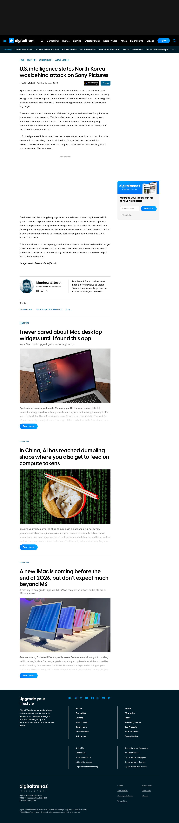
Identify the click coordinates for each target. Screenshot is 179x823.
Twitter (81, 698)
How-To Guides (131, 731)
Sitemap (145, 796)
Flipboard (109, 698)
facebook (37, 291)
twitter (47, 291)
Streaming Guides (133, 722)
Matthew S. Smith (28, 83)
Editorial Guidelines (84, 762)
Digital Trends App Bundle (136, 766)
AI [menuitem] (42, 41)
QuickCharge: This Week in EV (49, 309)
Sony (68, 309)
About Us (80, 748)
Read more (28, 426)
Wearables (130, 713)
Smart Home (81, 727)
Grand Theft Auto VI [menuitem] (24, 49)
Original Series (131, 736)
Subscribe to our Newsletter (136, 748)
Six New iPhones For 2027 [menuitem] (47, 49)
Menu (4, 40)
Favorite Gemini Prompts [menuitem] (157, 49)
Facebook (70, 698)
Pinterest (97, 698)
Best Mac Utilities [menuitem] (69, 49)
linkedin (42, 291)
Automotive (81, 736)
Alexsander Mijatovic (45, 263)
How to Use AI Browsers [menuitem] (109, 49)
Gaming (79, 717)
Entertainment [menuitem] (92, 41)
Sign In (163, 40)
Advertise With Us (83, 757)
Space (127, 717)
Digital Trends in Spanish (135, 762)
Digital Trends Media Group (35, 812)
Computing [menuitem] (53, 41)
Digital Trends (18, 44)
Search (174, 40)
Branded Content (132, 752)
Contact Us (80, 752)
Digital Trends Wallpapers (135, 757)
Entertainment (26, 309)
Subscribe (148, 208)
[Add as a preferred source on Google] (91, 83)
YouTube (86, 698)
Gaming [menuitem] (77, 41)
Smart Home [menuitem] (136, 41)
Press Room (146, 791)
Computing (81, 713)
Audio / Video (82, 722)
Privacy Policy (127, 215)
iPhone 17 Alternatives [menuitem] (133, 49)
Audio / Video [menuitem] (110, 41)
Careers (120, 785)
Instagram (75, 698)
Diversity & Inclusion (125, 796)
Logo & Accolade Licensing (87, 766)
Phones (79, 708)
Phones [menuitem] (66, 41)
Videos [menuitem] (150, 41)
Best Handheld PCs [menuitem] (88, 49)
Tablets (128, 708)
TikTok (92, 698)
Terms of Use (122, 801)
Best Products (131, 727)
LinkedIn (103, 698)
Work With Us (122, 791)
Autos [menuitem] (124, 41)
